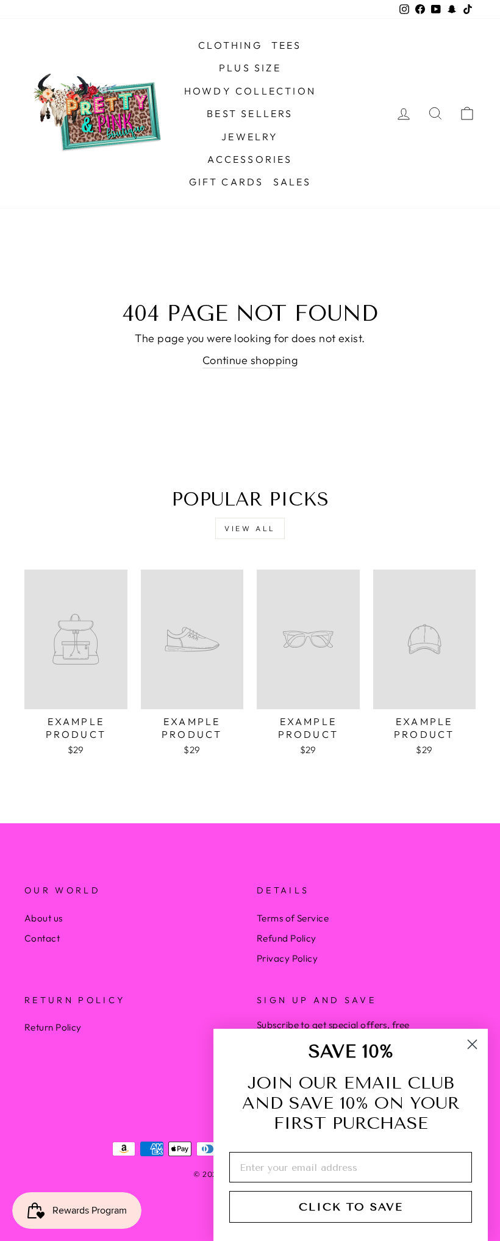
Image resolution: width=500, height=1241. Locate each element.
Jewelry (249, 137)
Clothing (230, 45)
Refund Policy (286, 938)
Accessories (249, 159)
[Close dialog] (472, 1044)
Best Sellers (250, 113)
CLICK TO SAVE (351, 1207)
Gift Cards (226, 182)
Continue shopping (250, 360)
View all (250, 528)
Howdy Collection (250, 91)
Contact (42, 938)
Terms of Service (293, 918)
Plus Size (250, 68)
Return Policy (53, 1027)
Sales (292, 182)
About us (43, 918)
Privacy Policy (287, 958)
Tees (286, 45)
